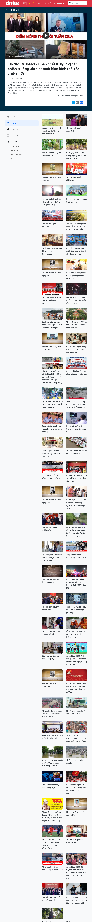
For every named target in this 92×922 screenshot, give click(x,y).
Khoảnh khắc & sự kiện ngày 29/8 (51, 348)
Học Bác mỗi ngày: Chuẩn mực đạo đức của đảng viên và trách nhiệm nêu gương (76, 687)
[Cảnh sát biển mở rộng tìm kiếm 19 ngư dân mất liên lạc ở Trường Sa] (52, 313)
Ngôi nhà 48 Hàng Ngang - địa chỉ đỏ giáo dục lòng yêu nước (76, 478)
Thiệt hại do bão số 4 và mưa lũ (76, 761)
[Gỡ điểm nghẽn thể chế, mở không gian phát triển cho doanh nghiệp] (76, 240)
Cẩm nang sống (16, 154)
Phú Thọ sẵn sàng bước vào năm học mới (76, 712)
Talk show (42, 3)
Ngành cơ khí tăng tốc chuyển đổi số (51, 632)
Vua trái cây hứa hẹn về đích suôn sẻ (51, 154)
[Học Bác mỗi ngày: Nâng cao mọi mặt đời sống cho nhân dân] (76, 338)
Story (13, 158)
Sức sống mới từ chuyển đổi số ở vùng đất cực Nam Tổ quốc (52, 558)
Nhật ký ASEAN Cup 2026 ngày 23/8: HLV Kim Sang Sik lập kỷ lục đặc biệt (76, 900)
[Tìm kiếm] (70, 4)
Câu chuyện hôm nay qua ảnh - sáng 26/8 (52, 657)
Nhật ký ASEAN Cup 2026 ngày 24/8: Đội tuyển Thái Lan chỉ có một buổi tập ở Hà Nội (52, 843)
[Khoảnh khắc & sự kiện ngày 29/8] (52, 338)
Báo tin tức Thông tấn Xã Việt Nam (25, 5)
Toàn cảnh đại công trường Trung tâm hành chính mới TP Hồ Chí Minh (76, 738)
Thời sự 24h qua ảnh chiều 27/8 (50, 528)
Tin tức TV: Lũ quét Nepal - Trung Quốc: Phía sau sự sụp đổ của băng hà (76, 404)
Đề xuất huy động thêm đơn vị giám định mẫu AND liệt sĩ (76, 276)
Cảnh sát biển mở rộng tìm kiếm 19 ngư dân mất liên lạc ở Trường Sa (52, 325)
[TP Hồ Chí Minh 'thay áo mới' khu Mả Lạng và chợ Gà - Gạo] (52, 289)
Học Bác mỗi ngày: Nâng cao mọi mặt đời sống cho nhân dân (76, 349)
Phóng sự (51, 3)
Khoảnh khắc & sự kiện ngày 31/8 (51, 178)
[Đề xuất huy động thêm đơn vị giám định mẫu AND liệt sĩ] (76, 264)
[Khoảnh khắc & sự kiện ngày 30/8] (52, 264)
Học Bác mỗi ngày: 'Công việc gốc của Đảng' (52, 898)
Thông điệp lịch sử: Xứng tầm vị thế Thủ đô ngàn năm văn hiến (76, 325)
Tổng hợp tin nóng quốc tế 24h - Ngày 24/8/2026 (52, 868)
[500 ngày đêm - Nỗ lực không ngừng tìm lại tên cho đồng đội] (76, 144)
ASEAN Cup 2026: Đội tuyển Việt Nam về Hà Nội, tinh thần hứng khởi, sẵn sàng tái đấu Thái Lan (76, 873)
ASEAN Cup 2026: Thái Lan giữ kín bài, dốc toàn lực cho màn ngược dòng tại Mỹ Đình (76, 660)
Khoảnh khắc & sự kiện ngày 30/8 (51, 274)
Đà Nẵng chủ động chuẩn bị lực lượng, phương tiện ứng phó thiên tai (52, 763)
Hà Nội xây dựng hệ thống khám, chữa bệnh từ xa (76, 429)
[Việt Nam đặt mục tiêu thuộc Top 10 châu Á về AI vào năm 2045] (76, 289)
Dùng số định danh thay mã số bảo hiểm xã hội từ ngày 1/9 (52, 429)
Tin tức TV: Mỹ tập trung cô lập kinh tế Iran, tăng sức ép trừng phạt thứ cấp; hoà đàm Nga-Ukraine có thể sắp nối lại (52, 377)
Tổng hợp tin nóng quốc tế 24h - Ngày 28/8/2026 (52, 476)
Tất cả (12, 117)
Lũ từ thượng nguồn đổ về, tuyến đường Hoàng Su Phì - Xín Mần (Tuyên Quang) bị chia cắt (75, 531)
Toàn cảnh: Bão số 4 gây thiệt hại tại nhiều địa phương (76, 610)
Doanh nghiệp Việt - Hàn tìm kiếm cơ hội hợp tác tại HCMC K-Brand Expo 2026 (76, 504)
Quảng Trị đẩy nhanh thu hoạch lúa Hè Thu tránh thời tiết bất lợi (52, 131)
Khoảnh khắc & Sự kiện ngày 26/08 (51, 684)
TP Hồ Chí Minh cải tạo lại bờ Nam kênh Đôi (76, 452)
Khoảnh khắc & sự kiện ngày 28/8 (51, 501)
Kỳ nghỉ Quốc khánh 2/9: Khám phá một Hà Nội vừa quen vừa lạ (52, 202)
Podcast (60, 3)
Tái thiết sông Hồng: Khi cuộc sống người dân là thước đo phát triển (76, 226)
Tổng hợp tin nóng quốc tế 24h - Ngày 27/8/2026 (76, 556)
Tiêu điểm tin (15, 146)
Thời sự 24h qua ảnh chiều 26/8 (50, 608)
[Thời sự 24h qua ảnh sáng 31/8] (76, 120)
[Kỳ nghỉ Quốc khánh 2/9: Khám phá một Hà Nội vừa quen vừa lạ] (52, 190)
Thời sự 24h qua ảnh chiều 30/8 (74, 178)
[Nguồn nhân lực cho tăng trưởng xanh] (76, 190)
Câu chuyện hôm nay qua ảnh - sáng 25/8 (52, 786)
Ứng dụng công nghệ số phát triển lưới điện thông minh (76, 634)
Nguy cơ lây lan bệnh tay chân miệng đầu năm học (76, 372)
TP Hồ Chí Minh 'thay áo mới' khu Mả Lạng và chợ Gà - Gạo (52, 300)
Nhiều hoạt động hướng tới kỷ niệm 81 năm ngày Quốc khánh (52, 251)
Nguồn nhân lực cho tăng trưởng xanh (76, 200)
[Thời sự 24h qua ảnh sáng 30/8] (52, 215)
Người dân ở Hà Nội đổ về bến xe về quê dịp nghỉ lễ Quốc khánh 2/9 (52, 404)
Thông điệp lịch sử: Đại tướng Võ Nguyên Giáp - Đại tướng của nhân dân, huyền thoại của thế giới (52, 816)
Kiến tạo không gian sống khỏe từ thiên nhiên (52, 737)
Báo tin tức (12, 3)
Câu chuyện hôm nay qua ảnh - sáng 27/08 (52, 580)
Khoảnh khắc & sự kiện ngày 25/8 (75, 813)
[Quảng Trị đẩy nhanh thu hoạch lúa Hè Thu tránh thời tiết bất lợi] (52, 120)
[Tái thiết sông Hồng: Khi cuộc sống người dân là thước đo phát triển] (76, 215)
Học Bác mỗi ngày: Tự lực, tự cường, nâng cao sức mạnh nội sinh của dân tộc (76, 789)
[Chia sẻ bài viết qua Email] (77, 102)
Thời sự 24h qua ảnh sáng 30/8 (50, 225)
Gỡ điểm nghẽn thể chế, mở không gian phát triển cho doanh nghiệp (76, 251)
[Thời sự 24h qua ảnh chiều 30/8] (76, 169)
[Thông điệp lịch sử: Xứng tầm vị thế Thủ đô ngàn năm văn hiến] (76, 313)
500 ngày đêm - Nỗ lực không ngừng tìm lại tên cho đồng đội (76, 155)
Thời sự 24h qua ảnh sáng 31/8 (74, 129)
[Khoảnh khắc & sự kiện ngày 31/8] (52, 169)
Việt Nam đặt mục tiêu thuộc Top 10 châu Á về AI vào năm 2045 (76, 300)
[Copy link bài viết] (81, 102)
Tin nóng (32, 3)
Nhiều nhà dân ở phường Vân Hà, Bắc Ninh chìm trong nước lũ (52, 714)
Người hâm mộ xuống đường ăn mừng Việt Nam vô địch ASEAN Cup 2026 (76, 583)
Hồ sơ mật (14, 150)
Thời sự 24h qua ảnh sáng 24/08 (74, 841)
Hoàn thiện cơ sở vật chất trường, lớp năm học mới (51, 453)
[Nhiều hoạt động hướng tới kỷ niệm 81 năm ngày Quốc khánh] (52, 240)
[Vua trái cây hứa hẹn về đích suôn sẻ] (52, 144)
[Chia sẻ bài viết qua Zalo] (73, 102)
